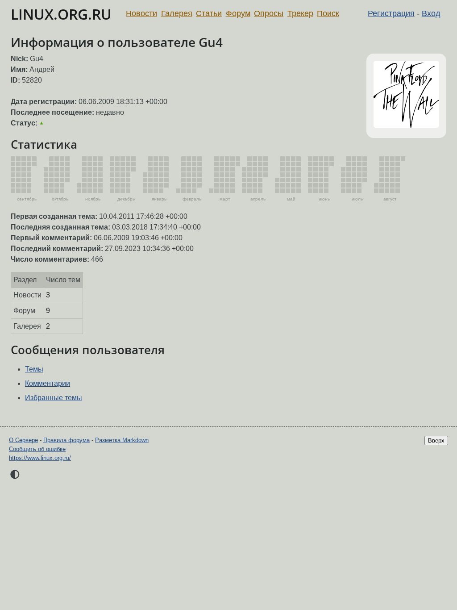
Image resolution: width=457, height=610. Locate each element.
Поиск (328, 13)
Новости (141, 13)
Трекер (300, 13)
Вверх (436, 440)
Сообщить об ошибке (37, 449)
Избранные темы (53, 397)
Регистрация (391, 13)
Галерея (176, 13)
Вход (431, 13)
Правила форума (66, 440)
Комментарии (47, 383)
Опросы (268, 13)
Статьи (209, 13)
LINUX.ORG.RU (61, 14)
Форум (238, 13)
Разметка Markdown (122, 440)
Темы (34, 369)
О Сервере (23, 440)
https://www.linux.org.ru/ (40, 458)
